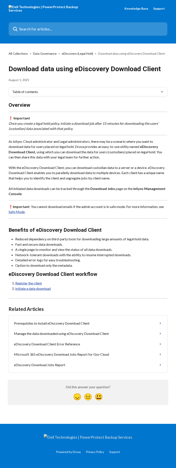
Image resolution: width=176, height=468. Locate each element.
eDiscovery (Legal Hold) (77, 53)
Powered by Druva (68, 452)
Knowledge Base (136, 8)
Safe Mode (17, 212)
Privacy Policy (95, 452)
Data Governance (45, 53)
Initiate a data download (33, 288)
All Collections (18, 53)
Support (159, 8)
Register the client (28, 283)
